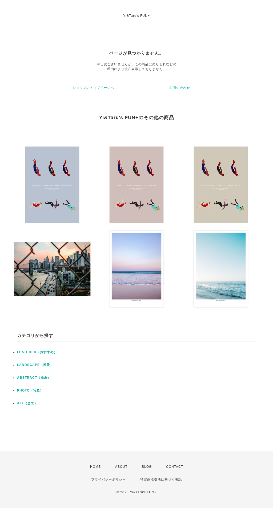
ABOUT (121, 467)
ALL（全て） (27, 403)
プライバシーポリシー (108, 479)
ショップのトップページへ (93, 88)
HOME (95, 467)
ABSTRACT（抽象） (34, 378)
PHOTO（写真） (30, 390)
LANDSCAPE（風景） (35, 365)
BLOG (147, 467)
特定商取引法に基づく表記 (161, 479)
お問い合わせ (179, 88)
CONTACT (174, 467)
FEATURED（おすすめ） (37, 352)
